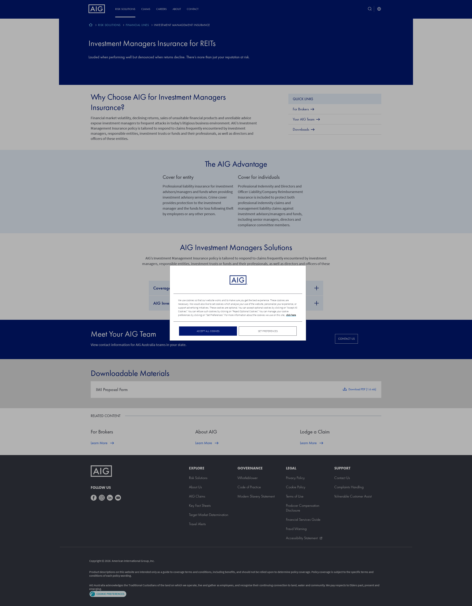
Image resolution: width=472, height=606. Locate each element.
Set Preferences (268, 331)
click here (291, 315)
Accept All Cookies (208, 331)
